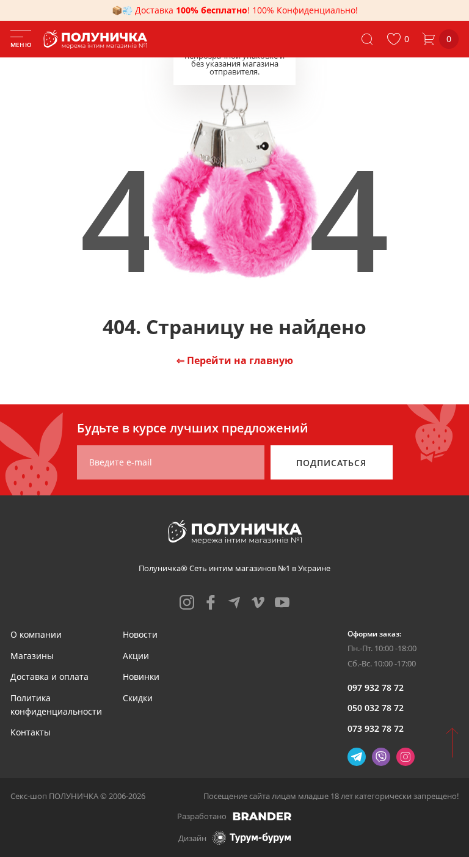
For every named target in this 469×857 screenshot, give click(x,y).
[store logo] (97, 39)
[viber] (381, 757)
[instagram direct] (405, 757)
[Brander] (262, 816)
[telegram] (234, 602)
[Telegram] (356, 757)
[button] (398, 39)
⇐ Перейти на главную (234, 360)
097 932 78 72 (375, 687)
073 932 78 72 (375, 728)
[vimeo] (258, 602)
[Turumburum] (252, 838)
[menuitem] (36, 634)
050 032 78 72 (375, 707)
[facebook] (210, 602)
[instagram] (187, 602)
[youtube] (282, 602)
